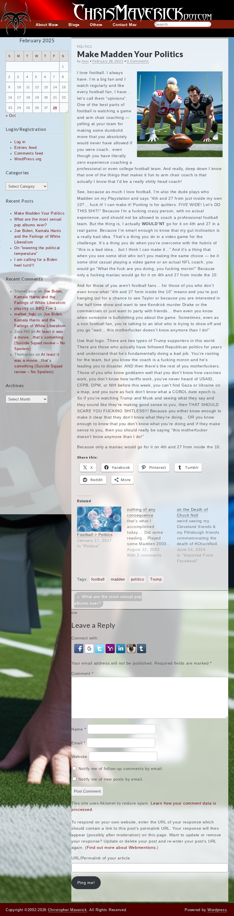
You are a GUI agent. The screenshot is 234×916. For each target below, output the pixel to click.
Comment (82, 673)
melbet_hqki (25, 314)
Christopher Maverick (67, 910)
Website (79, 756)
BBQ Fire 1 (46, 309)
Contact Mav (125, 25)
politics (137, 579)
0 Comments (138, 61)
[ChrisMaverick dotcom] (117, 10)
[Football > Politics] (99, 519)
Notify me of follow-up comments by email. (120, 768)
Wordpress (217, 910)
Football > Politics (94, 534)
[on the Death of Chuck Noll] (202, 535)
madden (118, 579)
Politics (84, 46)
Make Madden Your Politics (39, 213)
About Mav (46, 25)
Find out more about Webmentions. (122, 847)
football (98, 579)
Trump (156, 579)
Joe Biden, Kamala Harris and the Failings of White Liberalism (37, 236)
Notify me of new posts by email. (110, 779)
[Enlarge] (215, 79)
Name (78, 729)
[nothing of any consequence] (152, 532)
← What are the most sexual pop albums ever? (108, 599)
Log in (19, 142)
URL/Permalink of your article (100, 858)
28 (55, 107)
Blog (73, 25)
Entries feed (25, 148)
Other (95, 25)
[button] (79, 648)
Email (78, 743)
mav (85, 61)
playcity (21, 309)
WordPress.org (27, 159)
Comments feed (28, 153)
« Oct (11, 116)
